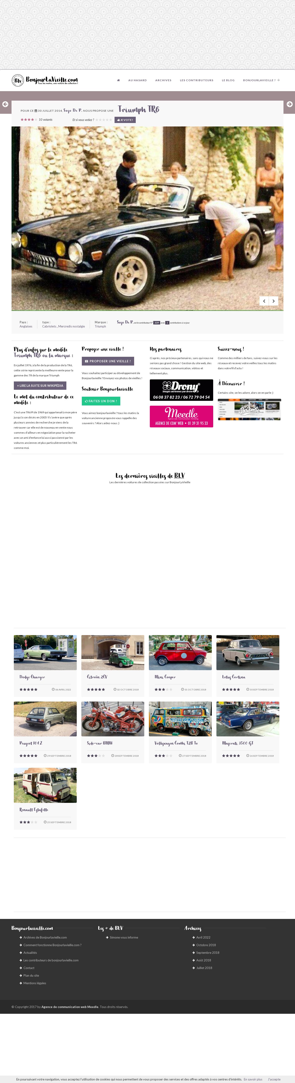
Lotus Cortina (233, 678)
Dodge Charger (32, 678)
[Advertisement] (147, 34)
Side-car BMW (99, 744)
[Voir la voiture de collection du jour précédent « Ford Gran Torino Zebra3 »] (5, 104)
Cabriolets (49, 326)
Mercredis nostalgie (71, 326)
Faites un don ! (103, 401)
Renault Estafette (34, 810)
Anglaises (26, 326)
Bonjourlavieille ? (259, 80)
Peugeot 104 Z (31, 744)
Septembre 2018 (207, 952)
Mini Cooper (165, 678)
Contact (29, 968)
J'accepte (274, 1079)
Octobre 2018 (206, 945)
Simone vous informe (124, 937)
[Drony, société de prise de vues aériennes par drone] (181, 392)
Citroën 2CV (97, 678)
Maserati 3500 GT (237, 744)
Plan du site (31, 975)
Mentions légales (35, 983)
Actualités (30, 952)
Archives (163, 80)
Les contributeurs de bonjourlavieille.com (51, 960)
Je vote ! (126, 120)
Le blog (228, 80)
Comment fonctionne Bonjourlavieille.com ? (53, 945)
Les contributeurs (196, 80)
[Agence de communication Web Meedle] (181, 419)
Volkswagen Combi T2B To (176, 744)
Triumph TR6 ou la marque (42, 356)
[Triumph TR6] (147, 218)
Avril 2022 (203, 937)
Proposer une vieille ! (110, 361)
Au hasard (137, 80)
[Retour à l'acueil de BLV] (118, 80)
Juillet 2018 (204, 968)
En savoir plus (253, 1079)
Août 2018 (203, 960)
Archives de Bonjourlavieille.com (45, 937)
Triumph (100, 326)
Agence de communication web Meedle (69, 1007)
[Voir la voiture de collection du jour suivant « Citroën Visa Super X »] (290, 104)
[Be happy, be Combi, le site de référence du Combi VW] (249, 409)
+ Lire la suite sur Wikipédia (40, 385)
